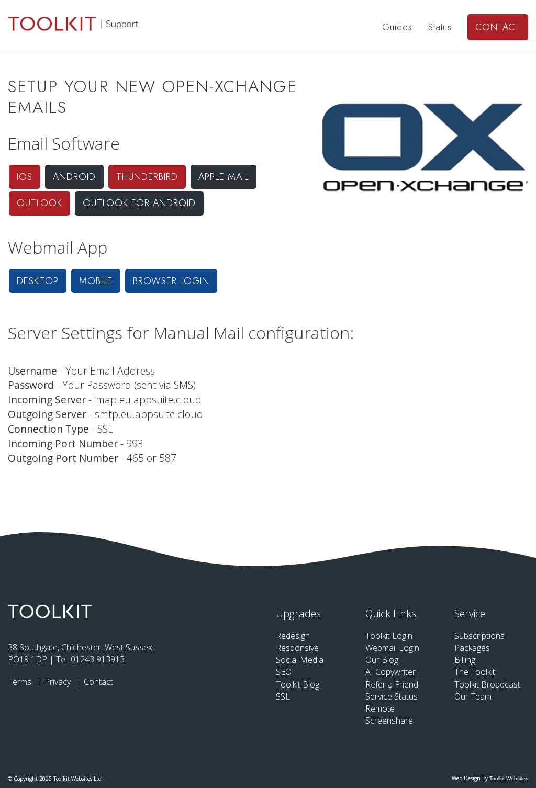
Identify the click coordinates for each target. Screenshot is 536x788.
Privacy (58, 682)
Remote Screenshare (389, 714)
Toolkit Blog (297, 684)
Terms (21, 682)
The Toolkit (474, 672)
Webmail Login (392, 648)
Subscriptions (479, 635)
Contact (497, 27)
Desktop (38, 281)
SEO (284, 672)
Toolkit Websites (508, 778)
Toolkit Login (388, 635)
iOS (24, 177)
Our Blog (381, 660)
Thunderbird (147, 177)
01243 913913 (98, 659)
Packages (472, 648)
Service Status (391, 696)
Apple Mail (223, 177)
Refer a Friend (391, 684)
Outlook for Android (139, 203)
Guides (397, 27)
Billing (464, 660)
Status (440, 27)
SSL (283, 696)
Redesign (293, 635)
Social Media (299, 660)
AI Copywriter (390, 672)
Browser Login (171, 281)
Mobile (96, 281)
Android (74, 177)
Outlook (39, 203)
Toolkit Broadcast (487, 684)
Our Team (473, 696)
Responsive (297, 648)
